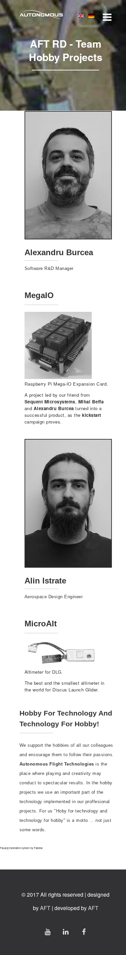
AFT (45, 908)
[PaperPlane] (41, 15)
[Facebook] (83, 931)
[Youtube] (47, 931)
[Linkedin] (65, 931)
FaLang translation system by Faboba (21, 848)
